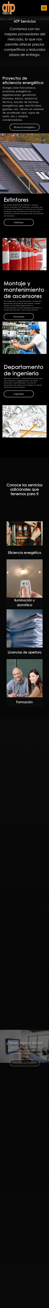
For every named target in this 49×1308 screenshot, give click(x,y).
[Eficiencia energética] (25, 533)
